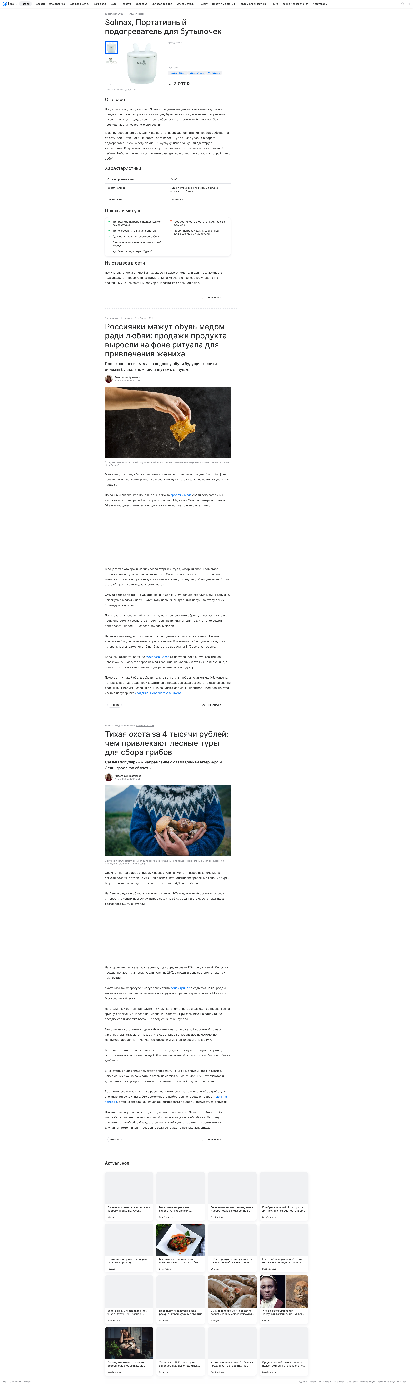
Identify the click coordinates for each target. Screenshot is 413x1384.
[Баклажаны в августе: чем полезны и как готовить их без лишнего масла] (180, 1248)
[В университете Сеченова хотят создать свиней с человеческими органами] (232, 1299)
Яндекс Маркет (178, 73)
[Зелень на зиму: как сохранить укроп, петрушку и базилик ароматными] (129, 1299)
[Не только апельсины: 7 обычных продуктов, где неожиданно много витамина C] (232, 1351)
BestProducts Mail (144, 318)
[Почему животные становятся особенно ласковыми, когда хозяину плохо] (129, 1351)
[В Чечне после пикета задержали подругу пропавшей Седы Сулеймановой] (129, 1196)
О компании (15, 1381)
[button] (168, 422)
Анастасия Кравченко (128, 377)
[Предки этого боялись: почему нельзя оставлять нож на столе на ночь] (284, 1351)
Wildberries (214, 73)
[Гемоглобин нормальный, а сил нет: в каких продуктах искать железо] (284, 1248)
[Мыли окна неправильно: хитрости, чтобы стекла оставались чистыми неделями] (180, 1196)
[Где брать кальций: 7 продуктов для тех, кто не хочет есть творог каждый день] (284, 1196)
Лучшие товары (136, 13)
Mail (5, 1381)
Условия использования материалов (327, 1381)
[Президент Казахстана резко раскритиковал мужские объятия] (180, 1299)
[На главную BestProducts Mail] (12, 4)
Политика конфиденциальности (392, 1381)
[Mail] (5, 4)
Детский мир (197, 73)
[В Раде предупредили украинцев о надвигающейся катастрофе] (232, 1248)
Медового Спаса (157, 656)
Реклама (27, 1381)
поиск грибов (180, 988)
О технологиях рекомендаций (361, 1381)
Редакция (302, 1381)
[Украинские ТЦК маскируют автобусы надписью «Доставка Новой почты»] (180, 1351)
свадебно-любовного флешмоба (158, 693)
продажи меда (181, 495)
